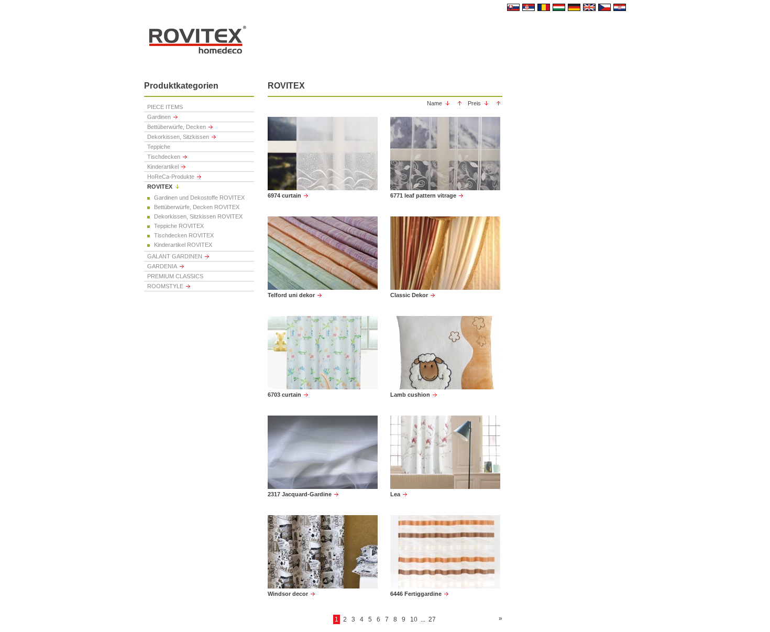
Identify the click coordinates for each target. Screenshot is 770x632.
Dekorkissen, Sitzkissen (178, 137)
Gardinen (159, 117)
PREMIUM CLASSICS (175, 276)
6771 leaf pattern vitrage (423, 195)
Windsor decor (288, 594)
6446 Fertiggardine (416, 594)
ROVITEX (159, 186)
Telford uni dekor (291, 295)
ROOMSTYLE (165, 286)
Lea (395, 494)
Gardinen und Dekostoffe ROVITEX (199, 197)
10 (413, 619)
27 (432, 619)
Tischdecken (163, 157)
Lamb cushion (410, 394)
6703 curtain (284, 394)
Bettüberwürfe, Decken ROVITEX (196, 207)
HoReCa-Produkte (170, 176)
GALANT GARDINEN (174, 256)
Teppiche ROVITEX (179, 226)
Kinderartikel (163, 167)
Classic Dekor (409, 295)
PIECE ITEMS (165, 107)
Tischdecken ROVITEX (184, 235)
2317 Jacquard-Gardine (300, 494)
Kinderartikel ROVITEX (183, 245)
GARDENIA (162, 266)
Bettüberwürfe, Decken (176, 127)
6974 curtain (284, 195)
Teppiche (158, 147)
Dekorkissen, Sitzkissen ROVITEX (198, 216)
